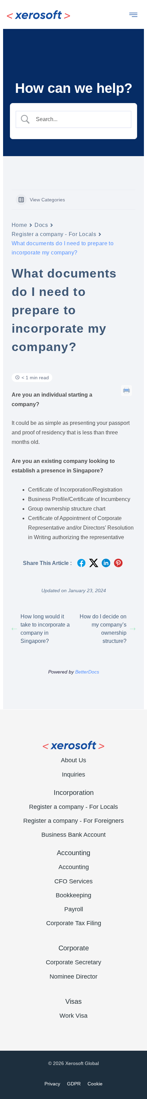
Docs (41, 225)
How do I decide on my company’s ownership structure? (103, 629)
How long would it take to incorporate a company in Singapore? (45, 629)
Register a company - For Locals (54, 234)
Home (19, 225)
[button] (133, 16)
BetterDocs (87, 672)
